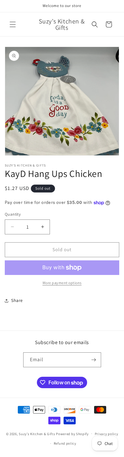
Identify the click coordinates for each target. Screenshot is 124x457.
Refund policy (65, 443)
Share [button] (17, 300)
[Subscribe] (94, 359)
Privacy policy (106, 434)
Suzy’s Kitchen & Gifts (37, 433)
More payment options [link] (62, 282)
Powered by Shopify (72, 433)
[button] (13, 24)
